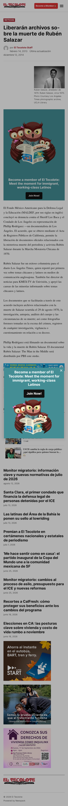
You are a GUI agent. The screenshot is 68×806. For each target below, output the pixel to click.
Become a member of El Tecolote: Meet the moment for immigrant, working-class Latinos (34, 378)
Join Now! (34, 393)
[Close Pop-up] (61, 370)
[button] (34, 403)
